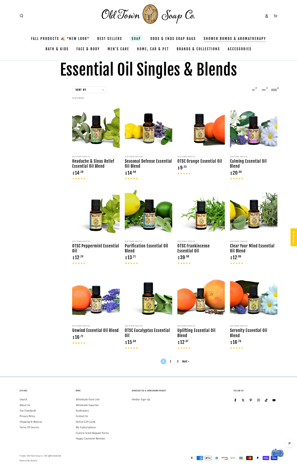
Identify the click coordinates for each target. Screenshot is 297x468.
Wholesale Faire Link (88, 399)
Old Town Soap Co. (35, 456)
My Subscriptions (86, 427)
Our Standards (28, 410)
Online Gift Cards (86, 421)
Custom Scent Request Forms (92, 433)
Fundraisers (82, 410)
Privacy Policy (27, 416)
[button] (21, 16)
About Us (25, 405)
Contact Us (82, 416)
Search (23, 399)
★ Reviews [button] (293, 237)
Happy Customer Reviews (90, 438)
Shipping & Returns (31, 421)
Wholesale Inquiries (87, 405)
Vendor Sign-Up (141, 399)
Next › (185, 361)
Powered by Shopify (28, 461)
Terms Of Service (29, 427)
